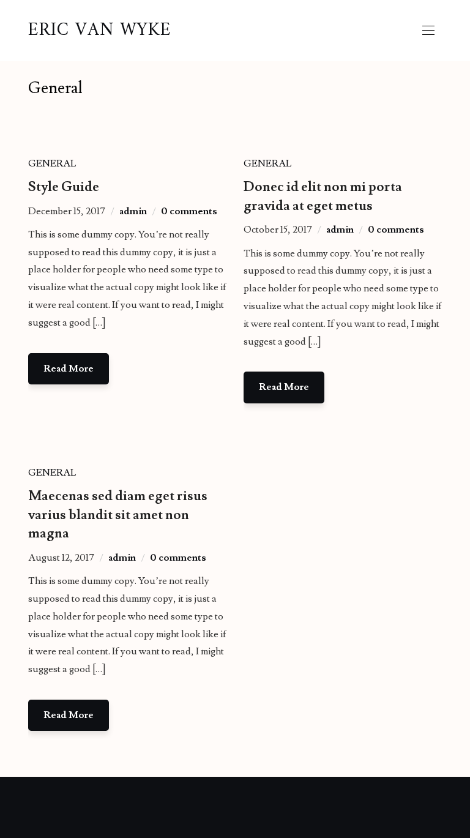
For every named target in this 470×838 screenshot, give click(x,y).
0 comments (189, 211)
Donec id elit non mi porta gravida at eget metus (323, 196)
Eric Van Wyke (99, 30)
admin (133, 211)
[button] (428, 30)
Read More (68, 368)
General (52, 163)
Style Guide (63, 187)
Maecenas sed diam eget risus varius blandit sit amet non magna (117, 515)
